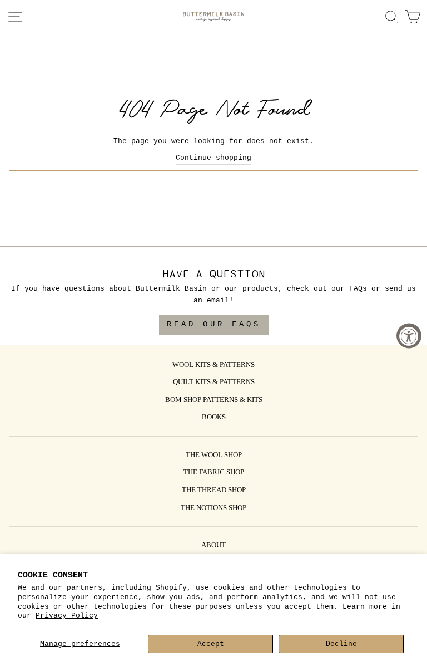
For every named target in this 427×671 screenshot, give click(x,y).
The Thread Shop (214, 490)
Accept (210, 644)
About (213, 546)
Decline (341, 644)
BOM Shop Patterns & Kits (213, 400)
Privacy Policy (67, 615)
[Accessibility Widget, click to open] (408, 335)
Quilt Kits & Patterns (214, 382)
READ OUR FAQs (214, 324)
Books (214, 418)
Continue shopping (213, 158)
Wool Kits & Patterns (213, 365)
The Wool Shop (214, 455)
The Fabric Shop (213, 473)
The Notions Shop (213, 508)
